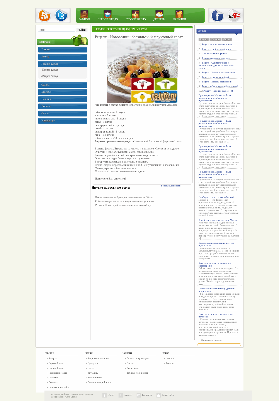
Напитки (179, 19)
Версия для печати (170, 185)
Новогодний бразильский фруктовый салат (152, 104)
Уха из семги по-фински (214, 53)
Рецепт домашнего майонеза (217, 44)
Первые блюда (56, 363)
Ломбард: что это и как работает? (216, 197)
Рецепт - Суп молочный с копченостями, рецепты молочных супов (217, 65)
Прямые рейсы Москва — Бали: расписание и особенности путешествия (215, 98)
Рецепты (204, 39)
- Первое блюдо (49, 69)
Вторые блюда (56, 368)
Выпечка (46, 106)
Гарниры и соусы (58, 372)
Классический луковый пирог (217, 49)
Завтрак (84, 19)
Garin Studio (71, 397)
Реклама (128, 395)
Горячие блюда (49, 63)
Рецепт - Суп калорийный (215, 77)
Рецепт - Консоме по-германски (218, 72)
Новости (215, 39)
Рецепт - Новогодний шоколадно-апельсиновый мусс (124, 205)
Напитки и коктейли (59, 387)
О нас (111, 395)
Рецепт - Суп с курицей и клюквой (220, 86)
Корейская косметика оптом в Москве (218, 220)
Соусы (45, 113)
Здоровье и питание (98, 358)
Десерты (159, 19)
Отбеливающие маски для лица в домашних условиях (124, 201)
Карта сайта (168, 395)
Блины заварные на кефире (216, 58)
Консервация (48, 120)
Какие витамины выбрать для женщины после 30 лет (124, 197)
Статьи (227, 39)
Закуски (45, 56)
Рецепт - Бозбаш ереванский (216, 81)
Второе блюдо (136, 19)
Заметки (170, 363)
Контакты (147, 395)
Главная (45, 49)
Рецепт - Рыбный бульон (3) (218, 90)
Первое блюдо (108, 19)
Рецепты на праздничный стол (126, 28)
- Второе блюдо (49, 75)
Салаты (45, 84)
